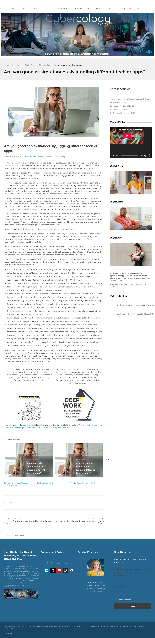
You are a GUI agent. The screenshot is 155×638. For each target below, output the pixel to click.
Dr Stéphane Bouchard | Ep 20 (122, 113)
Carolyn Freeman (29, 157)
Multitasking (44, 65)
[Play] (113, 155)
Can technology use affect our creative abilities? (130, 99)
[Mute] (145, 155)
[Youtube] (59, 570)
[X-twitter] (53, 570)
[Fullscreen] (149, 155)
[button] (108, 460)
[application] (131, 142)
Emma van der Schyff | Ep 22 (122, 106)
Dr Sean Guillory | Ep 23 (119, 102)
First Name (120, 575)
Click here (129, 276)
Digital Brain (30, 65)
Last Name (119, 586)
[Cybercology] (77, 34)
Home (8, 65)
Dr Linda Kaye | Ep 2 (45, 483)
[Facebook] (71, 570)
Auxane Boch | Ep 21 (118, 109)
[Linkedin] (46, 570)
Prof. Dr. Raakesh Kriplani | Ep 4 (82, 483)
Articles (18, 65)
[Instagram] (65, 570)
